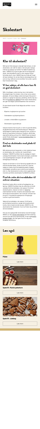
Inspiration (9, 38)
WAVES (4, 38)
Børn (19, 38)
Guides (15, 38)
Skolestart (23, 38)
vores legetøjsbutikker (26, 137)
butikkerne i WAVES (14, 99)
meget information (18, 214)
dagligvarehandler (9, 139)
